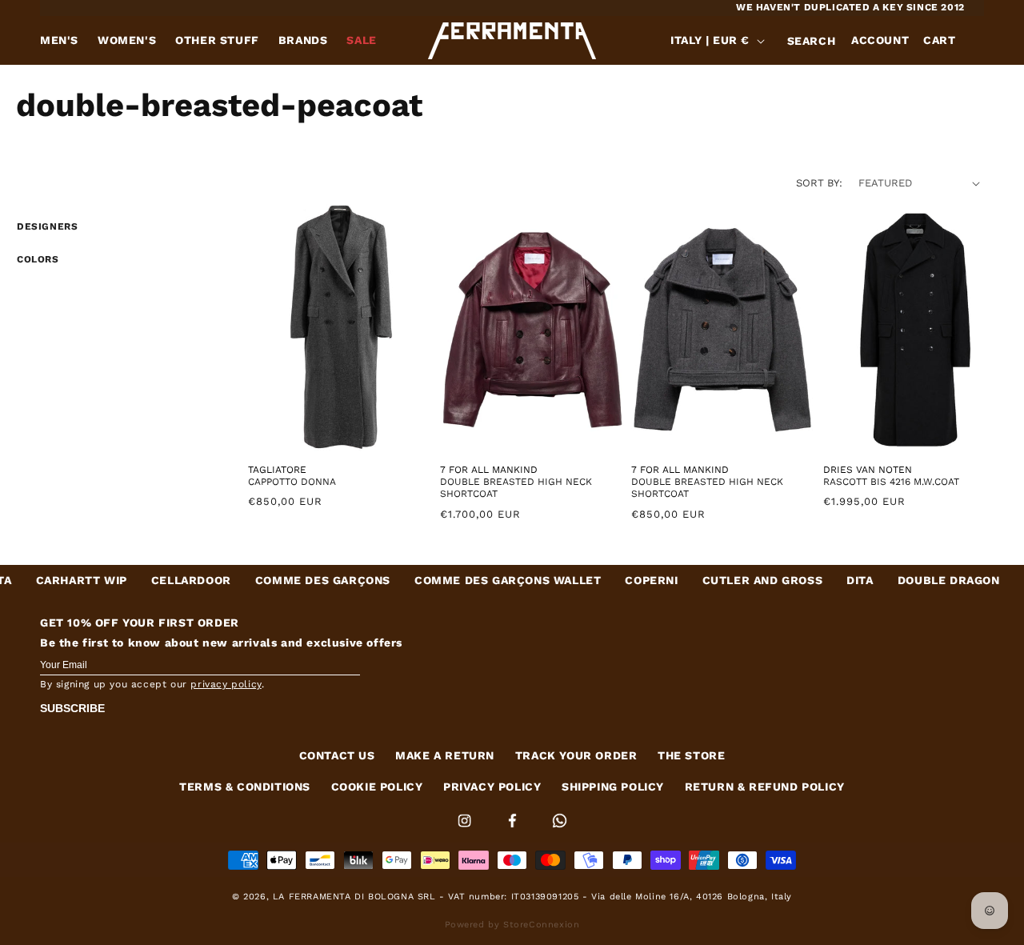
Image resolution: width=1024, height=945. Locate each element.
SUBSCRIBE (72, 708)
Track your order (576, 755)
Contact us (337, 755)
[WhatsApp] (560, 830)
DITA (821, 580)
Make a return (444, 755)
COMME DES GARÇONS (284, 580)
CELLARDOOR (153, 580)
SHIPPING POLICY (613, 786)
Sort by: (819, 183)
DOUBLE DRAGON (909, 580)
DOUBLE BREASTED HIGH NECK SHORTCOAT (516, 488)
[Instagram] (466, 830)
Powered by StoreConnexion (512, 924)
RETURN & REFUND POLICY (765, 786)
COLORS (38, 259)
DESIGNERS (47, 226)
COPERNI (612, 580)
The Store (691, 755)
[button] (811, 40)
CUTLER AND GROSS (723, 580)
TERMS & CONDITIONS (244, 786)
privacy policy (225, 684)
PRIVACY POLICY (492, 786)
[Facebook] (514, 830)
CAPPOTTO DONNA (292, 481)
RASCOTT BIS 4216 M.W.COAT (891, 481)
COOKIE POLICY (377, 786)
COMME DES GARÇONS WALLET (469, 580)
